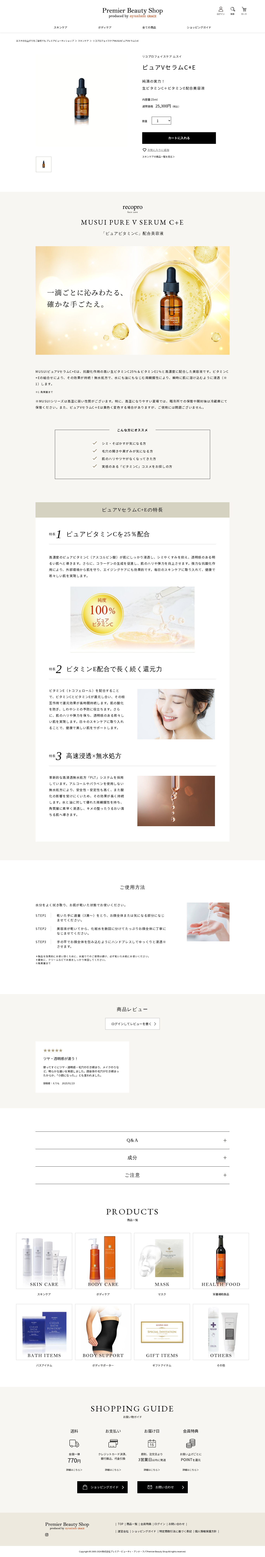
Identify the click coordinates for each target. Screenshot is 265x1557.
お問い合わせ (164, 1487)
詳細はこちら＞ (74, 1469)
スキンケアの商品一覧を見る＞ (158, 156)
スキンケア (60, 27)
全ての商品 (149, 27)
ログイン (160, 1524)
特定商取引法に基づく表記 (175, 1531)
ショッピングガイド (199, 27)
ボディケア (105, 27)
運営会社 (123, 1531)
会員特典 (145, 1524)
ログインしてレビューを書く (131, 1023)
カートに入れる (179, 138)
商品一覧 (131, 1524)
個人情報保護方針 (206, 1531)
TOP (120, 1524)
